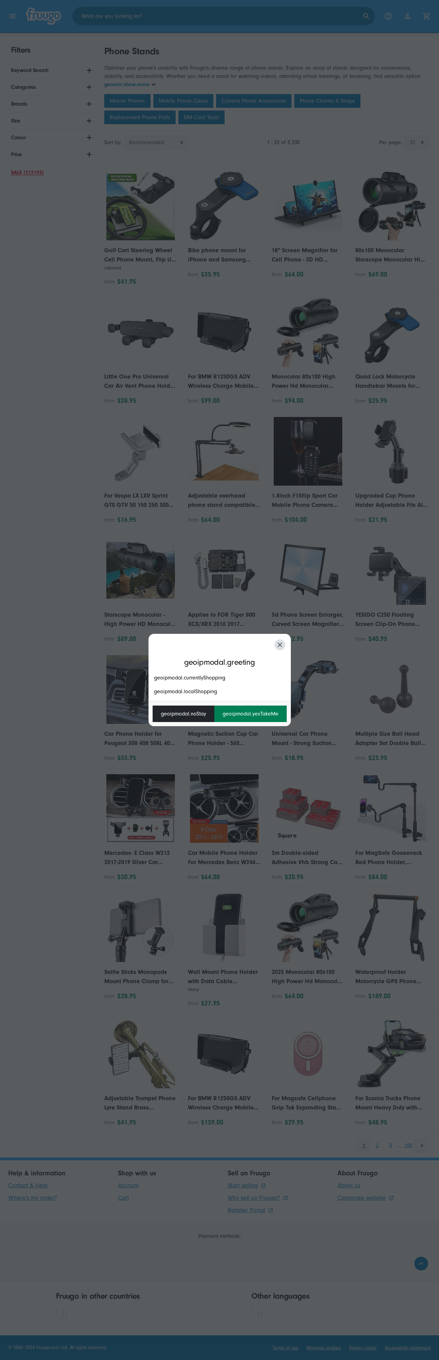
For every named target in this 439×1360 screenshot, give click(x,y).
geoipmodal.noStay (183, 714)
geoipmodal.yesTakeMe (250, 714)
